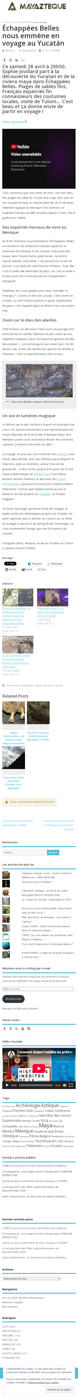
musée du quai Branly (48, 1131)
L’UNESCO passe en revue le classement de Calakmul (34, 1165)
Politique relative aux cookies (43, 1382)
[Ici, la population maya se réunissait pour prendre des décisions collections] (17, 645)
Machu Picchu (31, 1126)
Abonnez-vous (13, 998)
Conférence (62, 1111)
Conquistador (27, 685)
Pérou (34, 1135)
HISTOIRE (7, 1335)
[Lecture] (7, 1085)
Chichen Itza (41, 474)
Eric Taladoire (31, 1116)
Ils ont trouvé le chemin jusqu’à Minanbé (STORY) (38, 736)
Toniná (5, 1146)
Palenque (24, 1136)
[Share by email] (22, 60)
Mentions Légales (12, 1302)
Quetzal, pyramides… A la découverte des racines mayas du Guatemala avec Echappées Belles (16, 615)
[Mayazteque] (10, 1028)
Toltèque (68, 1141)
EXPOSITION (9, 1331)
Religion (45, 1136)
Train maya (15, 1146)
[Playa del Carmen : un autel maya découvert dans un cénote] (52, 597)
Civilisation (38, 1111)
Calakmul (64, 1106)
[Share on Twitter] (10, 60)
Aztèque (50, 1105)
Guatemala (11, 1120)
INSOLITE (7, 1340)
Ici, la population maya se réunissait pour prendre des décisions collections (16, 661)
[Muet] (65, 1085)
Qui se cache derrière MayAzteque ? (23, 1297)
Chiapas (6, 1111)
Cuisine (6, 1115)
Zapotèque (68, 1146)
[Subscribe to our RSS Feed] (16, 1028)
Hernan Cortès (30, 1120)
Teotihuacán (45, 1140)
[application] (39, 1068)
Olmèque (10, 1135)
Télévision (48, 685)
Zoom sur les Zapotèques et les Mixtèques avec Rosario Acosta (58, 825)
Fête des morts (58, 1115)
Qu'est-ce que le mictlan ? (37, 882)
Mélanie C (10, 50)
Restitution (58, 1136)
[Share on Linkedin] (16, 60)
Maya (38, 685)
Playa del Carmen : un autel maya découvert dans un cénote (50, 612)
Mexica (58, 1126)
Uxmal (47, 1146)
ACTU (45, 50)
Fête (42, 1115)
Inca (44, 1120)
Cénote (14, 1116)
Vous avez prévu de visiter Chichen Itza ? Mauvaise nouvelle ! (13, 785)
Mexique (24, 1131)
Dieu (21, 1116)
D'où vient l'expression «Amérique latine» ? (47, 944)
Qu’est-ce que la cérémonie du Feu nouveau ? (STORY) (34, 1181)
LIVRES (6, 1348)
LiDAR (20, 1126)
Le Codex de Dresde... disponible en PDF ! (47, 899)
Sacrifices (69, 1136)
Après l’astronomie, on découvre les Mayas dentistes (13, 738)
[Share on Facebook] (4, 60)
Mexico (8, 1131)
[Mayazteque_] (29, 1028)
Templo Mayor (11, 1141)
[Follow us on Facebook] (4, 1028)
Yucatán (59, 685)
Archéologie (28, 1105)
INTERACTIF (8, 1344)
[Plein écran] (71, 1085)
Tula (23, 1146)
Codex (49, 1111)
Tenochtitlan (27, 1141)
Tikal (60, 1141)
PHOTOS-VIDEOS (12, 1353)
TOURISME (54, 50)
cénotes (63, 454)
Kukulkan (45, 494)
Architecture (8, 1106)
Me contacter (10, 1306)
